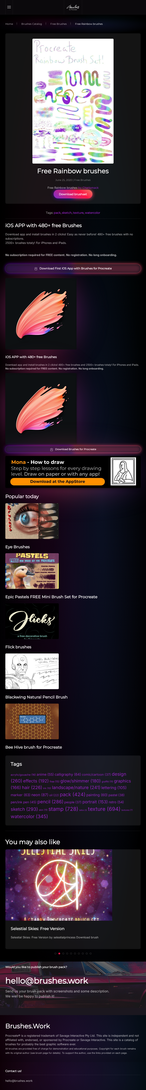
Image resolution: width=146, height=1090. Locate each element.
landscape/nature (76, 787)
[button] (9, 7)
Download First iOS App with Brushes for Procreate (76, 268)
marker (20, 795)
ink (47, 788)
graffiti (107, 781)
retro (116, 802)
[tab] (55, 953)
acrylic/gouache (23, 774)
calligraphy (68, 774)
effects (36, 781)
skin (43, 809)
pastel (116, 795)
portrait (95, 801)
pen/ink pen (23, 802)
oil (54, 795)
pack (57, 212)
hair (32, 787)
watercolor (92, 212)
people (73, 802)
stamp (63, 809)
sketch (67, 212)
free (54, 781)
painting (97, 795)
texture (78, 212)
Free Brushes (82, 180)
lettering (114, 787)
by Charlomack (88, 187)
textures (127, 810)
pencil (50, 801)
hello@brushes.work (46, 980)
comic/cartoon (96, 774)
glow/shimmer (80, 781)
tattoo (83, 810)
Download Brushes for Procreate (75, 449)
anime (45, 774)
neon (39, 795)
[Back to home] (73, 7)
